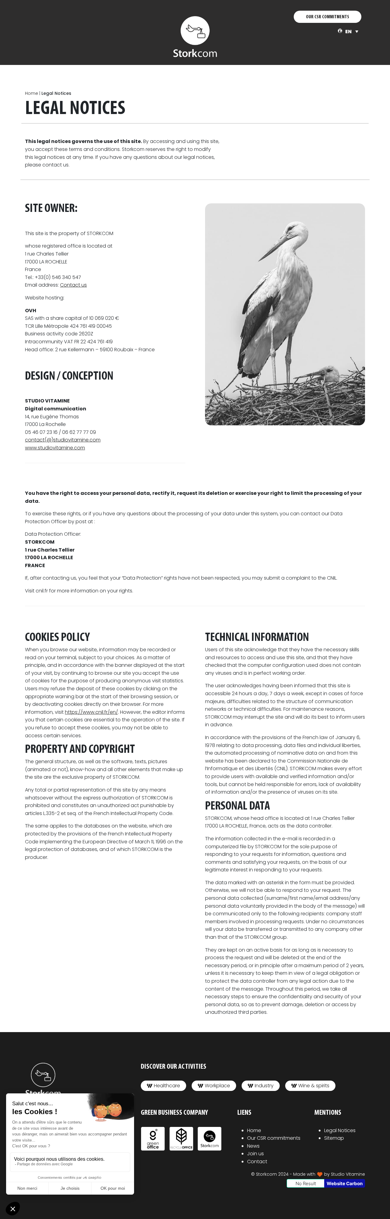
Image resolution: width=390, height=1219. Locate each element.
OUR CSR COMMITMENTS (327, 17)
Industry (264, 1085)
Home (31, 93)
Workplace (217, 1085)
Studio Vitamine (348, 1174)
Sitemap (334, 1138)
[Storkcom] (195, 36)
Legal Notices (340, 1130)
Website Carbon (345, 1183)
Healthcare (167, 1085)
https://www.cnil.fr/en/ (91, 712)
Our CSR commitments (273, 1138)
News (253, 1145)
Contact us (73, 284)
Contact (257, 1161)
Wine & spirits (313, 1085)
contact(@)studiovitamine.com (63, 439)
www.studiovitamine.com (55, 447)
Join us (255, 1153)
